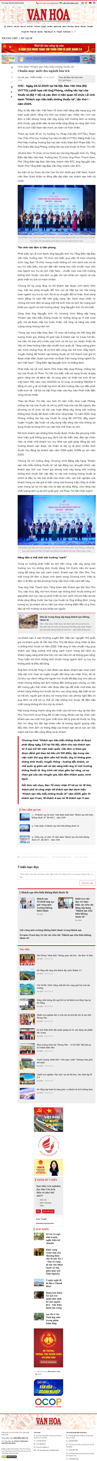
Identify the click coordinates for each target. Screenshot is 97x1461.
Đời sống (71, 26)
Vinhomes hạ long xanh (45, 1223)
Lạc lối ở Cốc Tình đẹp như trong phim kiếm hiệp (53, 1319)
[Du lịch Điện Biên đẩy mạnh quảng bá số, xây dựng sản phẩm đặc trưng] (27, 1034)
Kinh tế (77, 26)
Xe (54, 32)
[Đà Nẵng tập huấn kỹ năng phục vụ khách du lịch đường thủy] (27, 1093)
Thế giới (59, 32)
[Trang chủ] (5, 26)
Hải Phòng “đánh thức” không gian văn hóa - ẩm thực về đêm (65, 955)
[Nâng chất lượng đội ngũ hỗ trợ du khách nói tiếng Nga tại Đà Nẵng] (27, 1004)
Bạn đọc (40, 32)
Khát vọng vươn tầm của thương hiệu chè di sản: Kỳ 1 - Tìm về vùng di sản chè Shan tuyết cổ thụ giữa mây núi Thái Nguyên (54, 1261)
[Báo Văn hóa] (48, 14)
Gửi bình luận (87, 883)
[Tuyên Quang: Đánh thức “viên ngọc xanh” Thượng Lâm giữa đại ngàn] (27, 1064)
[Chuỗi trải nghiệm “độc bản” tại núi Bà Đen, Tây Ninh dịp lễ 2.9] (27, 1078)
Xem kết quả (48, 1211)
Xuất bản (30, 26)
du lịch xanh (82, 857)
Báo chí (23, 26)
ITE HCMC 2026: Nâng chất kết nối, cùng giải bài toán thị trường (63, 987)
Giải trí (64, 26)
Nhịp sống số (48, 32)
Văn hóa (16, 26)
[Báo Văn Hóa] (48, 1421)
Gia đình (49, 26)
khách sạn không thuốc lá (34, 857)
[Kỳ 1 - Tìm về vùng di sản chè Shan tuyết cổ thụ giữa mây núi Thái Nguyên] (39, 1252)
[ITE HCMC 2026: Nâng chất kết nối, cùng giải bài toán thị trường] (27, 989)
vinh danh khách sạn (61, 857)
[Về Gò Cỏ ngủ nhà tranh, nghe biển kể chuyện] (39, 1236)
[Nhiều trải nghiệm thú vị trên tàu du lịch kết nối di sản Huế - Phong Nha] (27, 1019)
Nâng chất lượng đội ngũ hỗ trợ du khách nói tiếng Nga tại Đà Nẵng (64, 1001)
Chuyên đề (25, 32)
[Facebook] (12, 67)
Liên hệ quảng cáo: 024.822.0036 (48, 1450)
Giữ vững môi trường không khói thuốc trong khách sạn (50, 930)
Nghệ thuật (57, 26)
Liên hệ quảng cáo (70, 3)
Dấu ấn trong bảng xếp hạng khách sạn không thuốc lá (64, 618)
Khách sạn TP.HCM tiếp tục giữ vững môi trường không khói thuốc (45, 904)
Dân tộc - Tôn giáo (86, 26)
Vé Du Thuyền (41, 1219)
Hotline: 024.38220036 (48, 3)
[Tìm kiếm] (72, 32)
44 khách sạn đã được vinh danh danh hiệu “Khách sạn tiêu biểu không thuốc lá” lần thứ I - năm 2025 (62, 816)
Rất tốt (43, 1200)
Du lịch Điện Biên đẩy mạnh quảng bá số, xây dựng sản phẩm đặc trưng (65, 1031)
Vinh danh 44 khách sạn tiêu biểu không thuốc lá (56, 825)
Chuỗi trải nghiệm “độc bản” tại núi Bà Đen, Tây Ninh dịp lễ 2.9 (64, 1076)
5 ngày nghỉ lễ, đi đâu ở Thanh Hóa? (54, 1283)
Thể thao (37, 26)
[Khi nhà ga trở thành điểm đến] (27, 1049)
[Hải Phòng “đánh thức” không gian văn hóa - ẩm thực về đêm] (27, 959)
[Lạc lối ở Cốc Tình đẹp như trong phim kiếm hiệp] (39, 1316)
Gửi (38, 1211)
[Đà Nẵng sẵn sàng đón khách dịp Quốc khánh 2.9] (27, 974)
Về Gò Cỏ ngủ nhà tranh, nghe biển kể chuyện (53, 1238)
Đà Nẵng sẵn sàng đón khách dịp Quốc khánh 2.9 (59, 970)
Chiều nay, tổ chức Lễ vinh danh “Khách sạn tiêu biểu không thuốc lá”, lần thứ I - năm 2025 (60, 838)
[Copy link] (12, 82)
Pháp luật (33, 32)
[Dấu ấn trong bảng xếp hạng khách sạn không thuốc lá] (28, 621)
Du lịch (43, 26)
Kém (42, 1205)
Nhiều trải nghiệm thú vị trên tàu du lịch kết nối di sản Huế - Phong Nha (64, 1016)
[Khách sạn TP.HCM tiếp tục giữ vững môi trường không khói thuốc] (27, 903)
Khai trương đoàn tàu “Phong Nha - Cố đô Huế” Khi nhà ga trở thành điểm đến (64, 1046)
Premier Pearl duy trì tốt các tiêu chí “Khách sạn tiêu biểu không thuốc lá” (55, 936)
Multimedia (66, 32)
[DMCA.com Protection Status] (9, 1457)
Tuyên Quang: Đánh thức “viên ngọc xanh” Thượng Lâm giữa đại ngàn (65, 1061)
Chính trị (10, 26)
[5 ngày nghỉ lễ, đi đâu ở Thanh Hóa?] (39, 1282)
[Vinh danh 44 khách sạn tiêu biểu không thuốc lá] (25, 828)
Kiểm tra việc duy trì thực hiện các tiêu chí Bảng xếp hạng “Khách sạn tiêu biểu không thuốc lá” (84, 907)
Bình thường (45, 1202)
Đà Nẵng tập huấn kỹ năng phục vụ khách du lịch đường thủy (65, 1089)
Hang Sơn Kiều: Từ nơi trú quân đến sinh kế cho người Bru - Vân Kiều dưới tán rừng (54, 1300)
